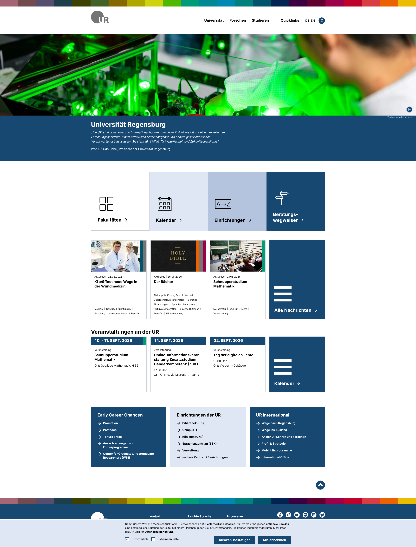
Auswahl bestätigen (234, 540)
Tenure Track (112, 436)
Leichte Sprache (199, 516)
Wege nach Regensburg (278, 423)
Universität (214, 20)
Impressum (235, 516)
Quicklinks (290, 20)
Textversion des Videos (399, 117)
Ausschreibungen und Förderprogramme (118, 445)
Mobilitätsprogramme (277, 450)
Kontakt (155, 516)
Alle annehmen (274, 540)
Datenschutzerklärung (159, 531)
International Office (275, 457)
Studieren (260, 20)
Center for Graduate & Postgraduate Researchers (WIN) (128, 455)
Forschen (238, 20)
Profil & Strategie (274, 443)
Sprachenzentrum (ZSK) (199, 443)
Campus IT (189, 430)
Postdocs (110, 430)
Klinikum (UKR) (192, 436)
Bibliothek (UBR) (194, 423)
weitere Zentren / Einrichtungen (205, 457)
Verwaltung (190, 450)
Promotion (110, 423)
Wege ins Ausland (274, 430)
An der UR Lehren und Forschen (284, 436)
